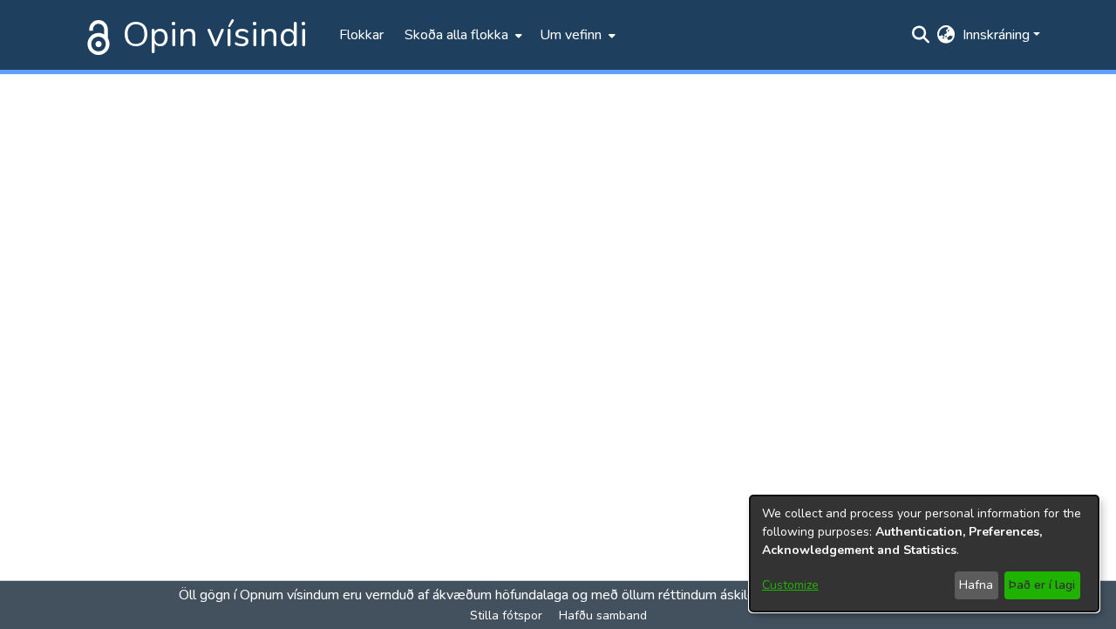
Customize (790, 585)
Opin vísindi (215, 34)
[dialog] (924, 554)
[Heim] (95, 35)
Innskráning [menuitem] (996, 34)
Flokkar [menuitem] (361, 34)
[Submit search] (921, 34)
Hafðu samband (603, 615)
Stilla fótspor (506, 615)
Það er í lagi (1042, 585)
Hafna (976, 585)
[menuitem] (461, 35)
